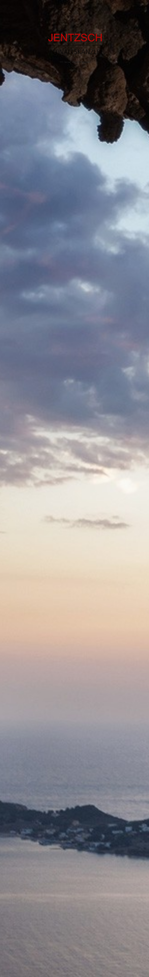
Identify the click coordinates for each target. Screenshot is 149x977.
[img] (74, 488)
